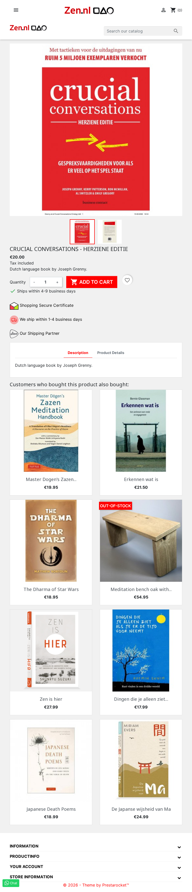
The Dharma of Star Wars (51, 589)
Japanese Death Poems (51, 809)
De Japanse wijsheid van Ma (141, 809)
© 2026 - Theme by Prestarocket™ (96, 885)
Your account (26, 866)
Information (24, 846)
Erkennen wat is (141, 479)
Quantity (18, 282)
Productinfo (25, 856)
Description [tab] (78, 352)
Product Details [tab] (110, 352)
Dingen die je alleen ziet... (141, 699)
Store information (31, 876)
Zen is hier (51, 699)
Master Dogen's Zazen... (51, 479)
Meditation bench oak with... (141, 589)
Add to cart (91, 282)
